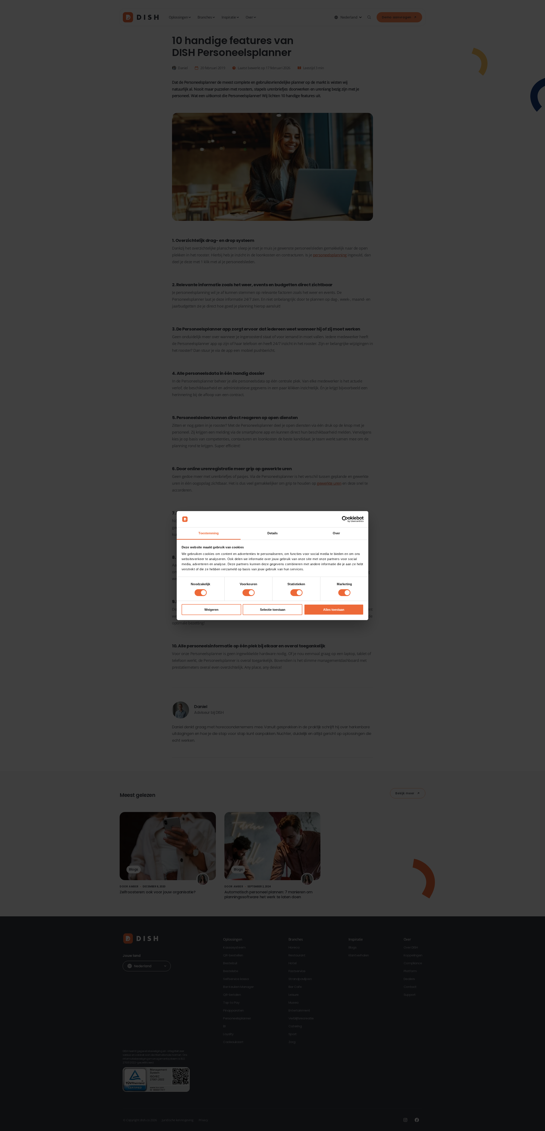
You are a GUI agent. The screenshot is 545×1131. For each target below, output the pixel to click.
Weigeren (211, 609)
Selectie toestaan (272, 609)
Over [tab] (336, 533)
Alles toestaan (333, 609)
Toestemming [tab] (208, 533)
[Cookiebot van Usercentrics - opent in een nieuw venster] (345, 519)
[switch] (248, 592)
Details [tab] (272, 533)
